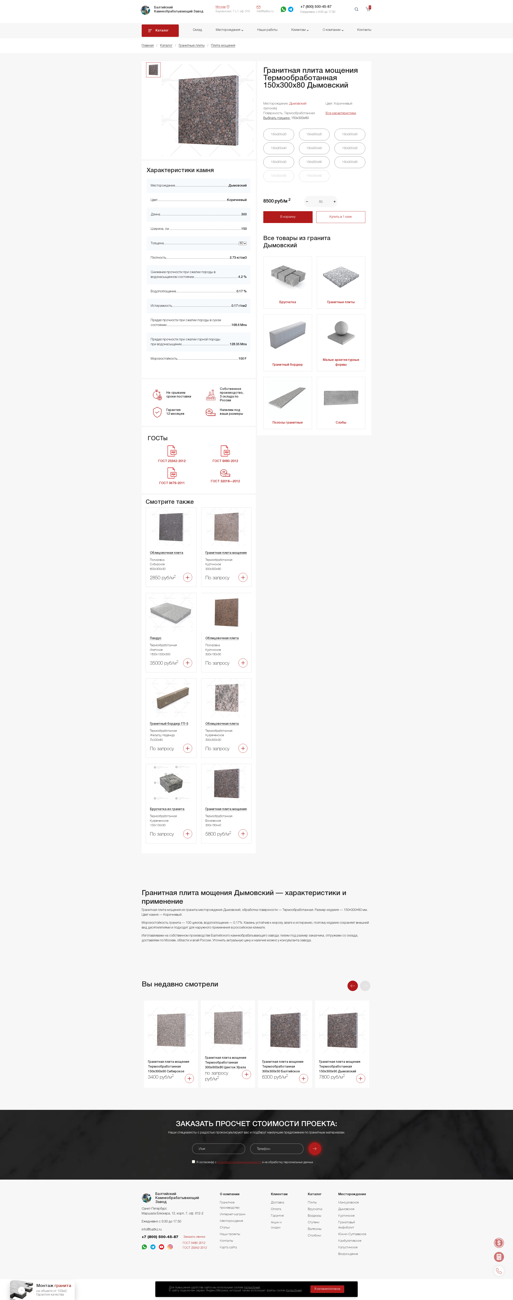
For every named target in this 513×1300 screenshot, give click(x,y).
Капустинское (347, 1247)
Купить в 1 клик (340, 217)
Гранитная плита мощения (226, 553)
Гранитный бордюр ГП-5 (169, 724)
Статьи (225, 1227)
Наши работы (267, 30)
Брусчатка (287, 302)
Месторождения (228, 30)
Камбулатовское (349, 1240)
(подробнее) (252, 1287)
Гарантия (277, 1215)
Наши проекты (230, 1234)
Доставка (277, 1202)
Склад (197, 30)
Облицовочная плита (166, 553)
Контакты (364, 30)
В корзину (287, 217)
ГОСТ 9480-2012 (194, 1243)
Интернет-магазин (232, 1214)
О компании (331, 30)
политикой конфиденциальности (239, 1162)
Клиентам (298, 30)
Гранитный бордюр (288, 364)
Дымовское (346, 1209)
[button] (365, 986)
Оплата (276, 1209)
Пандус (155, 638)
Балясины (314, 1228)
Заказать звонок (194, 1236)
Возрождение (348, 1254)
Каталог (162, 30)
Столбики (314, 1235)
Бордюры (314, 1215)
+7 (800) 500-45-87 (315, 6)
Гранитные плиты (341, 302)
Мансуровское (348, 1202)
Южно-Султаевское (352, 1234)
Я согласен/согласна (327, 1289)
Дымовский (297, 103)
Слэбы (341, 422)
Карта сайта (228, 1247)
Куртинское (346, 1215)
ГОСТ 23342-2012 (195, 1248)
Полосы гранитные (288, 422)
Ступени (313, 1222)
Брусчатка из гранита (167, 809)
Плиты (312, 1202)
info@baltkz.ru (152, 1229)
